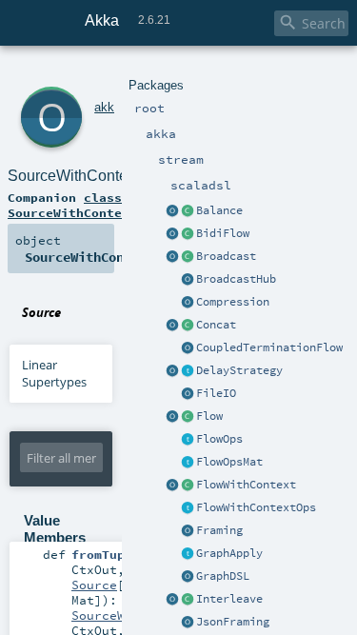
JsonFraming (232, 621)
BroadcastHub (236, 279)
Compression (232, 301)
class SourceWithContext (72, 204)
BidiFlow (222, 233)
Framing (219, 530)
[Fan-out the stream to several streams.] (187, 211)
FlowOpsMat (229, 461)
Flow (209, 416)
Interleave (229, 598)
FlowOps (219, 439)
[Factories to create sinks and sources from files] (187, 394)
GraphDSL (222, 576)
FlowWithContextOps (256, 507)
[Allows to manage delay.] (187, 371)
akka (107, 107)
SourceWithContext (73, 176)
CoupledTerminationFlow (269, 347)
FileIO (216, 393)
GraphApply (229, 553)
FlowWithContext (246, 484)
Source (94, 584)
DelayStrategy (239, 370)
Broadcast (226, 256)
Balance (219, 210)
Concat (216, 324)
